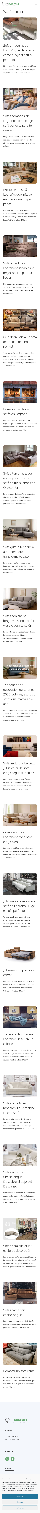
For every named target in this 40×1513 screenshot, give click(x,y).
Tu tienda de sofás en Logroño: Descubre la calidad (18, 1039)
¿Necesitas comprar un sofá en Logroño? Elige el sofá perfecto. (19, 906)
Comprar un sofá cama (19, 1371)
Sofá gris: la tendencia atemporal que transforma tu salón (18, 551)
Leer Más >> (25, 72)
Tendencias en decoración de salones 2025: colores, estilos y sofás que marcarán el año (19, 694)
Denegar (20, 1502)
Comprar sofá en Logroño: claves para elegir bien (17, 837)
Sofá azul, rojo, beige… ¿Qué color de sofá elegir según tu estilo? (19, 768)
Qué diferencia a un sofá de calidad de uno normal (20, 341)
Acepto (20, 1496)
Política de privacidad (27, 1490)
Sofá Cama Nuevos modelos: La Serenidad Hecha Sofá (19, 1108)
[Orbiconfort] (10, 4)
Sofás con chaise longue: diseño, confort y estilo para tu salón (19, 620)
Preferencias (20, 1508)
